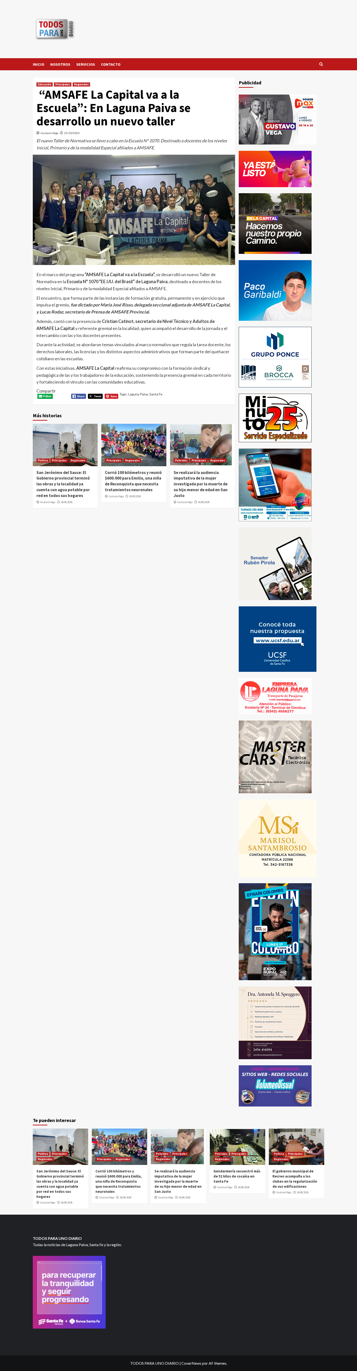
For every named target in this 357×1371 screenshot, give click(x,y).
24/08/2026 (66, 502)
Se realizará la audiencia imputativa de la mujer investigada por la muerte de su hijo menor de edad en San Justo (201, 484)
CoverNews (191, 1363)
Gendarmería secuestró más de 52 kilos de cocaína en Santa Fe (236, 1176)
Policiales (181, 460)
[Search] (321, 64)
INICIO (38, 64)
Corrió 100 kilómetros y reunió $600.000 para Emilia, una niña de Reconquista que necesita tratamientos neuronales (133, 481)
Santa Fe (155, 394)
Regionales (81, 84)
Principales (62, 84)
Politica (43, 460)
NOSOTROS (60, 64)
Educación (44, 84)
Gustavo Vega (49, 133)
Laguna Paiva (138, 394)
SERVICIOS (85, 64)
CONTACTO (110, 64)
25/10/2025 (72, 133)
